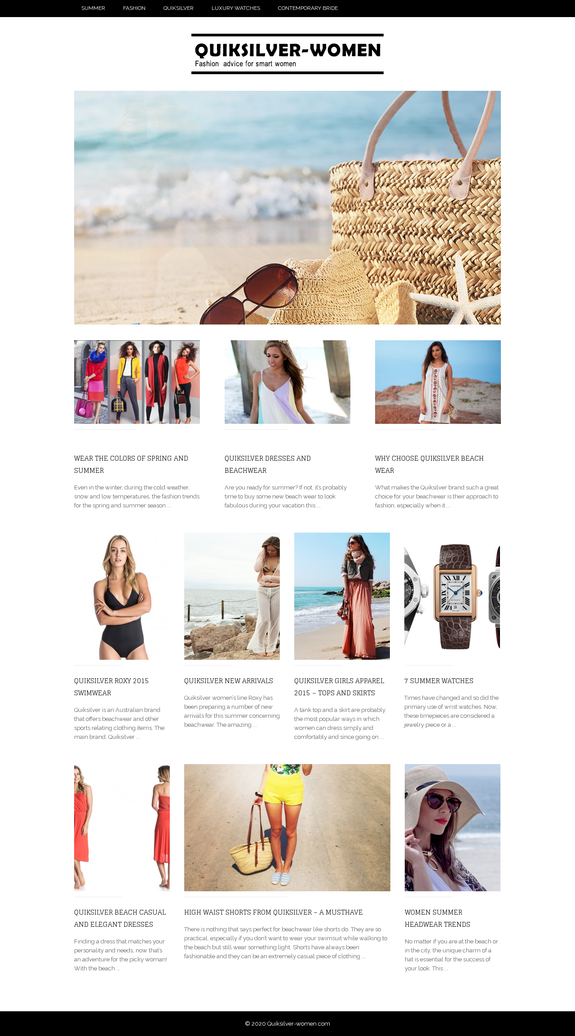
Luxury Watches (236, 8)
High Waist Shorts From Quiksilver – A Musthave (273, 912)
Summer (93, 8)
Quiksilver (179, 8)
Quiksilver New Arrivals (228, 681)
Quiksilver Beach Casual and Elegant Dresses (120, 918)
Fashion (134, 8)
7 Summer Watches (438, 681)
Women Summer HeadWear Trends (437, 918)
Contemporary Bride (308, 8)
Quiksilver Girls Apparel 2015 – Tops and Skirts (339, 687)
